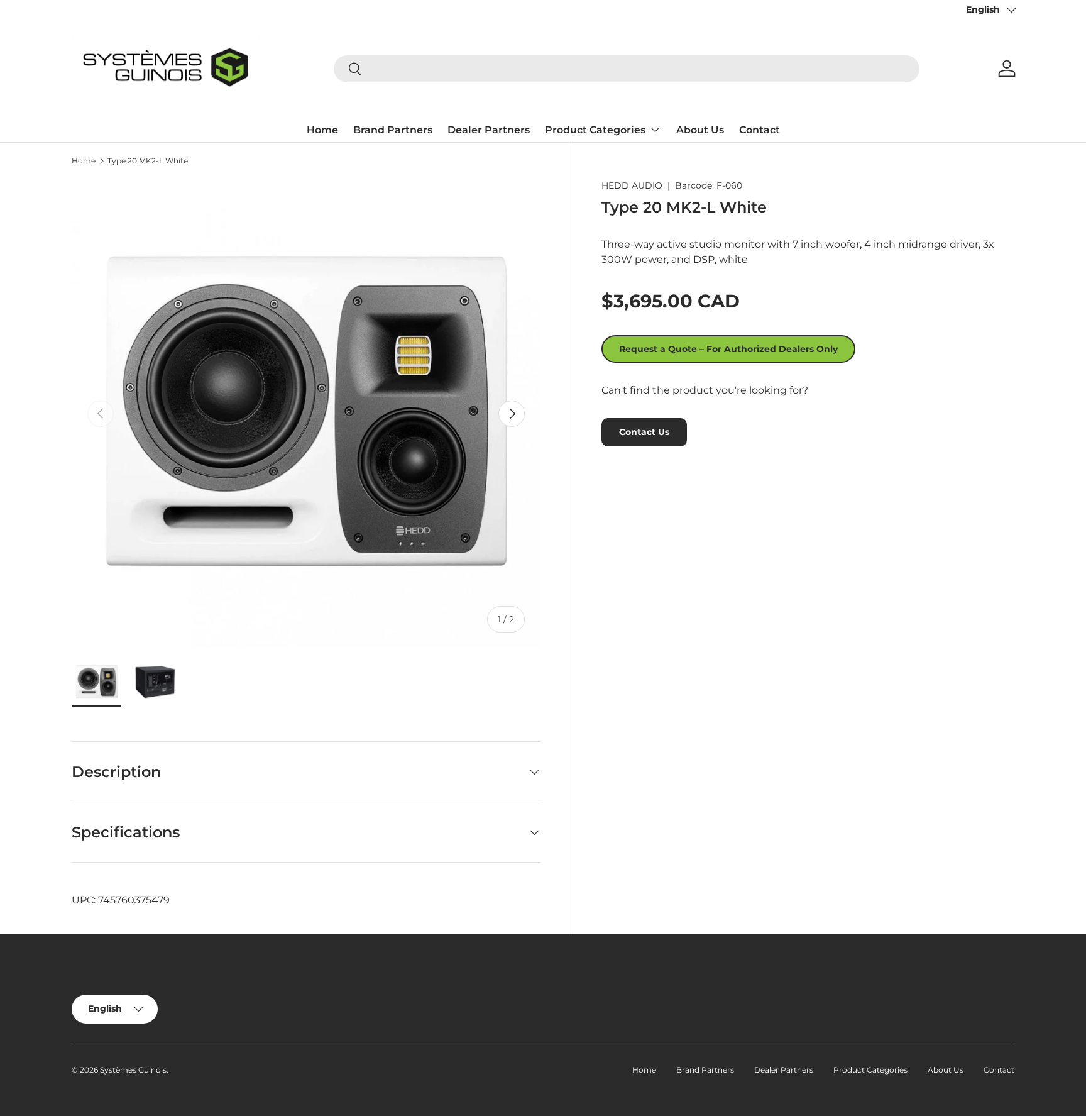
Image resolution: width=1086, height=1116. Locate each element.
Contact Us (644, 432)
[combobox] (626, 68)
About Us (700, 130)
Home (322, 130)
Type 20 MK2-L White (147, 161)
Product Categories (595, 130)
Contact (759, 130)
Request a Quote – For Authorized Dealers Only (728, 349)
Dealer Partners (488, 130)
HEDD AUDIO (631, 185)
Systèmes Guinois (133, 1070)
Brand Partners (392, 130)
